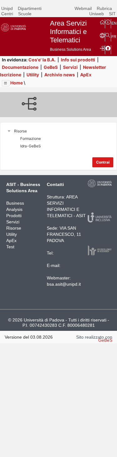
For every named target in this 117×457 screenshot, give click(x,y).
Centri (7, 13)
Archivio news (59, 74)
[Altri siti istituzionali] (102, 35)
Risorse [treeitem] (20, 131)
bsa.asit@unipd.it (64, 284)
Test (10, 246)
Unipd (7, 8)
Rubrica (104, 8)
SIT (112, 13)
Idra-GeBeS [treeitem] (30, 146)
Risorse (13, 228)
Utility (33, 74)
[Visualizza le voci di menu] (5, 83)
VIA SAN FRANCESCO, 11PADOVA (64, 234)
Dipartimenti (29, 8)
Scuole (25, 13)
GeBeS (51, 67)
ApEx (85, 74)
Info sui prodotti (78, 59)
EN (114, 23)
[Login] (102, 48)
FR (113, 37)
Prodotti (14, 215)
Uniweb (96, 13)
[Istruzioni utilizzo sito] (107, 22)
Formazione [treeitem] (30, 138)
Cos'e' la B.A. (42, 59)
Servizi (70, 67)
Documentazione (20, 67)
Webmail (83, 8)
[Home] (102, 22)
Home (16, 82)
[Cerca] (107, 35)
